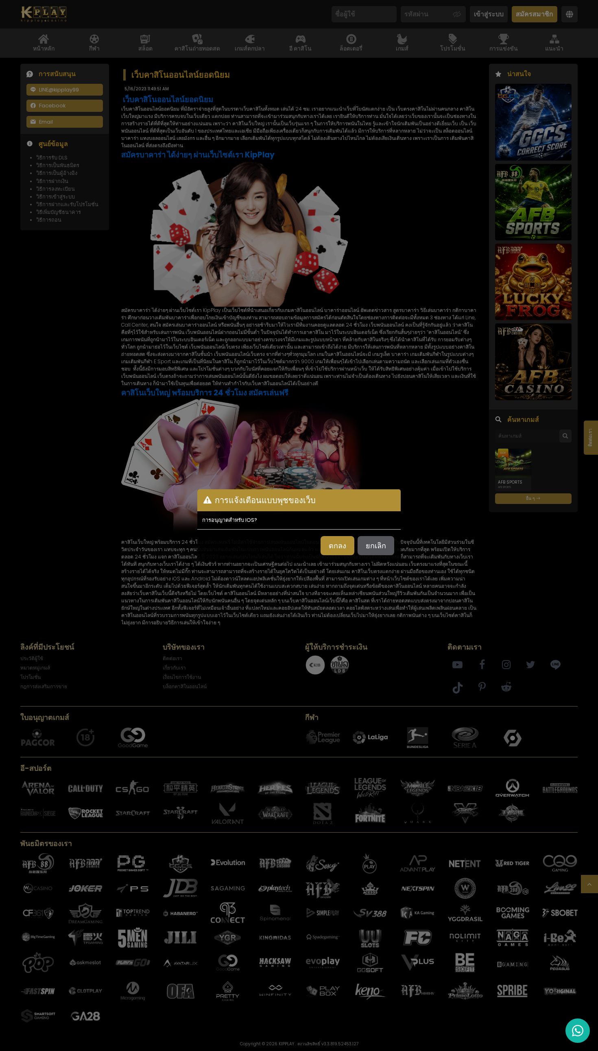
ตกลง (337, 546)
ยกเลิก (376, 546)
